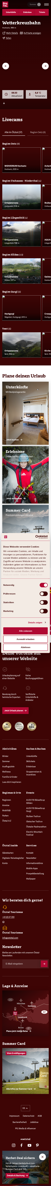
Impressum (14, 1116)
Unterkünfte (31, 756)
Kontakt (29, 853)
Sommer (6, 761)
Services (31, 845)
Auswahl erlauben (25, 639)
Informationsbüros (34, 863)
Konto (5, 863)
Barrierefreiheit (20, 1122)
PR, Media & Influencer (25, 1128)
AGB (40, 1116)
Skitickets (30, 761)
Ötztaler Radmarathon (36, 826)
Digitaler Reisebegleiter (13, 858)
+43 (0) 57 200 (8, 917)
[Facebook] (21, 1145)
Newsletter (31, 858)
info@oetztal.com (10, 938)
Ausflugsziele (8, 766)
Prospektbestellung (35, 873)
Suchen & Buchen (36, 748)
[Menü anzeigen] (46, 4)
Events (30, 792)
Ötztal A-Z (6, 821)
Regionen (6, 800)
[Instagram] (13, 1145)
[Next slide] (45, 66)
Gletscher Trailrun (34, 821)
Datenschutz (28, 1116)
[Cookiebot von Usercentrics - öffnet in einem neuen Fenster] (36, 537)
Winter (5, 756)
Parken (5, 815)
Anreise (5, 805)
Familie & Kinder (9, 777)
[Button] (44, 963)
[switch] (44, 594)
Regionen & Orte (11, 792)
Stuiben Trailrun (33, 816)
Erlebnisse (31, 766)
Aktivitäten (9, 748)
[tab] (13, 133)
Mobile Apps (32, 868)
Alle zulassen (25, 631)
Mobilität (6, 810)
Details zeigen (35, 622)
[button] (25, 1108)
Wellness (6, 771)
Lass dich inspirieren (11, 782)
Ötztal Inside (10, 845)
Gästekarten (7, 853)
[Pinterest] (37, 1145)
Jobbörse (34, 1122)
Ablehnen (25, 647)
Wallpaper (31, 879)
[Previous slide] (5, 66)
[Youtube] (29, 1145)
